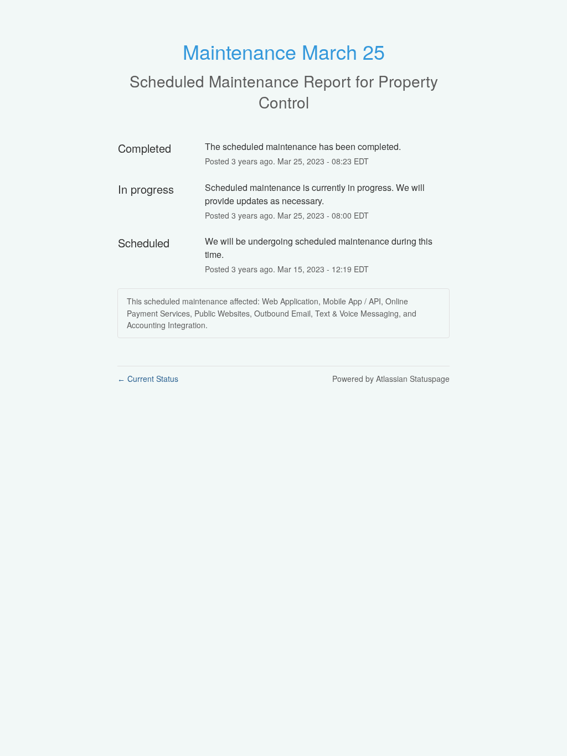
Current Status (147, 378)
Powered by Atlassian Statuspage (391, 378)
